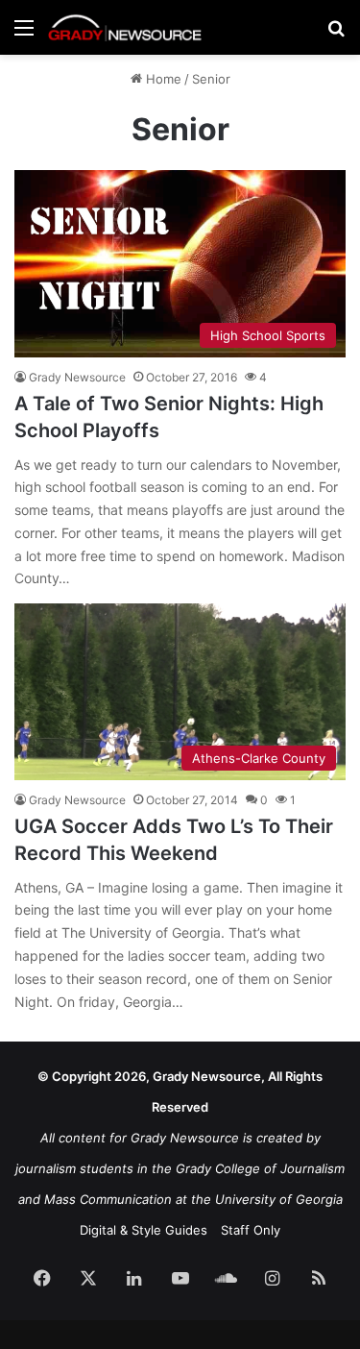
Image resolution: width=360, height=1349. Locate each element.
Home (161, 78)
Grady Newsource (77, 377)
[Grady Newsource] (125, 27)
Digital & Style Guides (143, 1230)
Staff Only (250, 1230)
